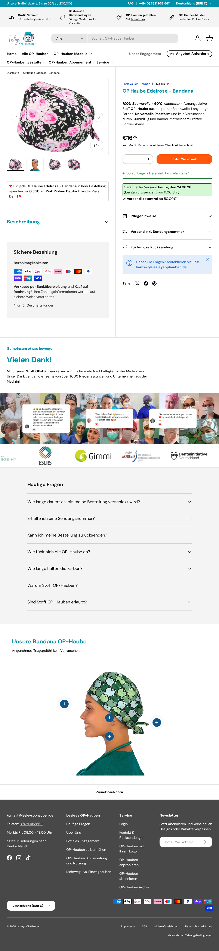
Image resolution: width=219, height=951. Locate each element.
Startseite (13, 73)
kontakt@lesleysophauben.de (30, 815)
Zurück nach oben (109, 792)
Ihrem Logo (138, 19)
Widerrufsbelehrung (166, 926)
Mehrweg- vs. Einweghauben (88, 872)
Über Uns (73, 832)
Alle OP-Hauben (35, 54)
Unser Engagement (145, 54)
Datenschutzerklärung (198, 926)
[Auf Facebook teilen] (146, 283)
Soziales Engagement (82, 841)
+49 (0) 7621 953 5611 (154, 3)
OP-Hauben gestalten (25, 62)
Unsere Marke (51, 3)
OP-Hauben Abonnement (70, 62)
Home (12, 54)
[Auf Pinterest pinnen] (154, 283)
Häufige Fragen (78, 824)
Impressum (128, 926)
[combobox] (114, 38)
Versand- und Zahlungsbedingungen (190, 935)
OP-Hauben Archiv (134, 887)
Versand (143, 145)
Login (123, 824)
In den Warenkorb (184, 159)
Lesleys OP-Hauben (136, 84)
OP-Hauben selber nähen (86, 849)
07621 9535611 (31, 824)
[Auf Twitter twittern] (137, 283)
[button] (209, 38)
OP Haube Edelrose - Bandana (41, 73)
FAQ (130, 3)
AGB (144, 926)
